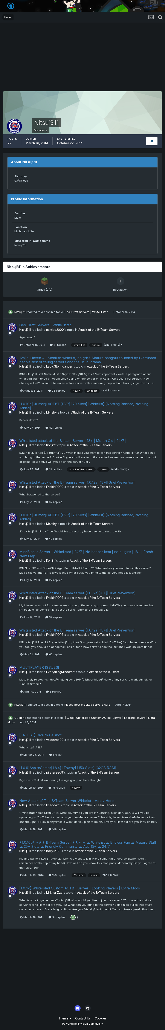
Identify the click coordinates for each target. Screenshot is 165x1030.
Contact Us (83, 1018)
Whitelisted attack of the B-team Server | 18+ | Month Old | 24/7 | (72, 440)
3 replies (55, 691)
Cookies (101, 1018)
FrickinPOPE (54, 487)
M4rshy (51, 412)
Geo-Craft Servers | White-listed (86, 312)
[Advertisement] (82, 55)
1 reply (56, 754)
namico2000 (55, 329)
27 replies (55, 580)
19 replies (55, 469)
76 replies (58, 390)
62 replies (55, 502)
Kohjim (50, 445)
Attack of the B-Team (104, 672)
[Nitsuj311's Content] (151, 141)
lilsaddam (52, 805)
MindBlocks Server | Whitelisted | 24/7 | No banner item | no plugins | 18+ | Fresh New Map (86, 554)
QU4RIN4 (20, 717)
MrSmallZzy (54, 892)
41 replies (59, 344)
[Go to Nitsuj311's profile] (12, 328)
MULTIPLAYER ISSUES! (39, 667)
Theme (63, 1018)
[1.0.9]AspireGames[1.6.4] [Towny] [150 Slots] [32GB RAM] (67, 768)
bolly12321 (53, 851)
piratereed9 (54, 772)
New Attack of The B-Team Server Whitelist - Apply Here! (67, 801)
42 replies (55, 427)
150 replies (59, 875)
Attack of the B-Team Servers (99, 329)
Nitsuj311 (20, 312)
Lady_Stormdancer (59, 366)
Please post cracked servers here (87, 704)
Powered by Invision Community (82, 1023)
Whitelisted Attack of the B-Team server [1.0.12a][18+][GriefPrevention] (77, 482)
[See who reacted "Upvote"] (73, 917)
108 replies (59, 829)
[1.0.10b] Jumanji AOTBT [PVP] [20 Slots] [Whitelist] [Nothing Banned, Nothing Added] (83, 406)
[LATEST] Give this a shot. (40, 735)
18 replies (58, 787)
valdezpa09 (54, 740)
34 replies (58, 917)
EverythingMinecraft (60, 672)
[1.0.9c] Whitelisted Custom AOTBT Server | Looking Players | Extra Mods (79, 888)
